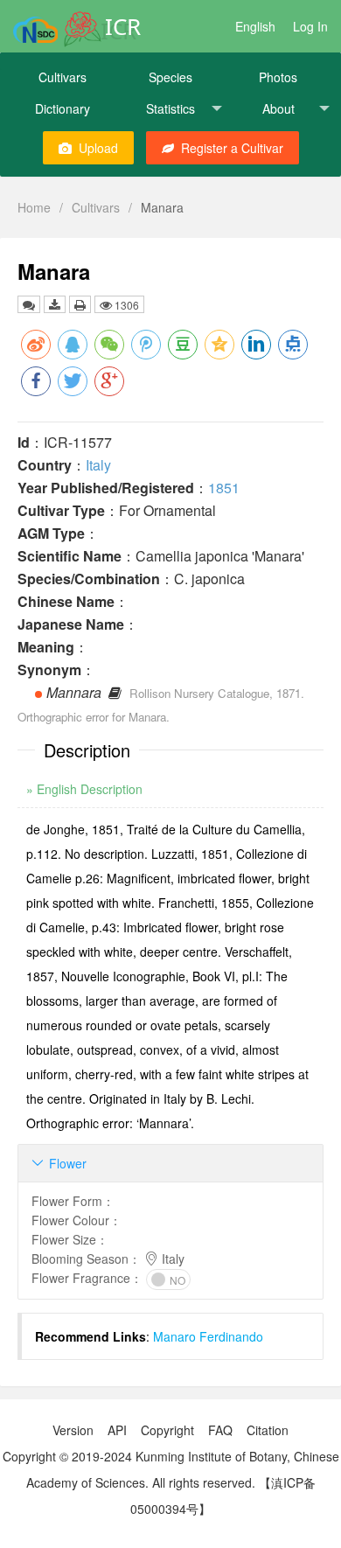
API (117, 1430)
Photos (278, 77)
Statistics (170, 108)
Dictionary (62, 108)
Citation (268, 1430)
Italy (98, 465)
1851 (224, 488)
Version (73, 1430)
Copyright (167, 1430)
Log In (310, 26)
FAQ (220, 1430)
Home (34, 207)
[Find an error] (28, 304)
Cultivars (62, 77)
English (255, 26)
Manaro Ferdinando (208, 1336)
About (278, 108)
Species (170, 77)
